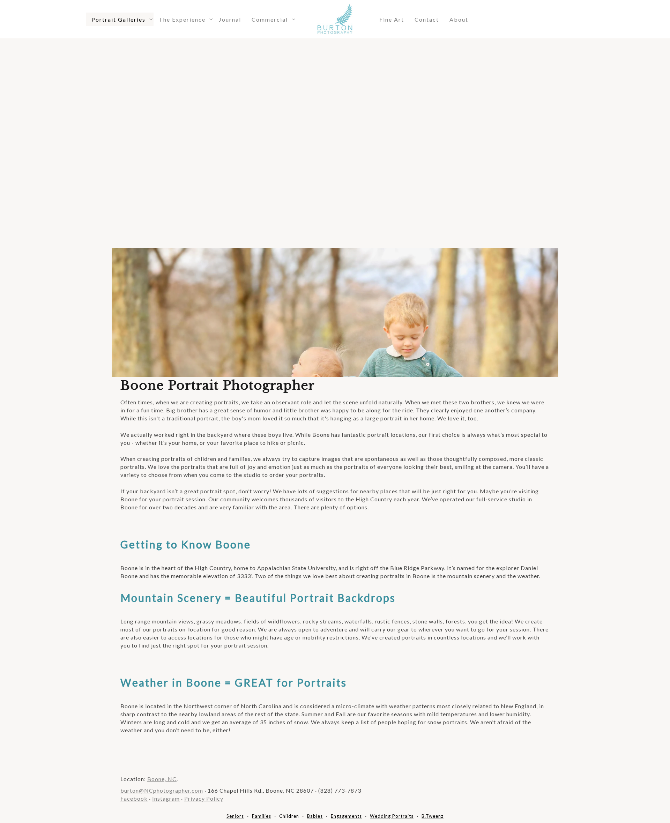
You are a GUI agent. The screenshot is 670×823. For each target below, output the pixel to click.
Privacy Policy (203, 798)
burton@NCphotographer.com (161, 790)
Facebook (134, 798)
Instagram (166, 798)
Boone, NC (162, 779)
